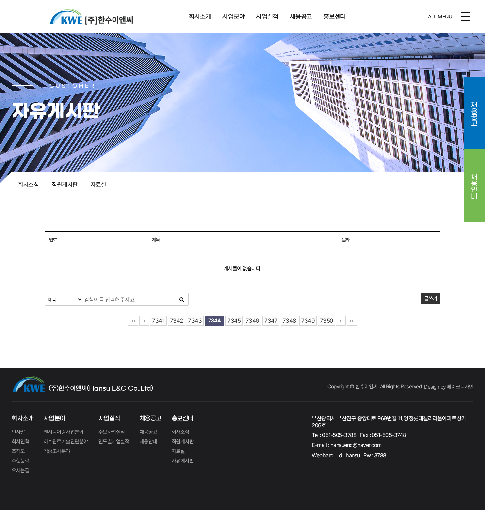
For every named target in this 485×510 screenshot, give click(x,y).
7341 (158, 320)
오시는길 (20, 470)
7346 (252, 320)
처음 (133, 321)
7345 (234, 320)
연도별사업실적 (114, 441)
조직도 (18, 451)
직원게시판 (65, 184)
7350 (326, 320)
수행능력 (20, 461)
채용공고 (301, 16)
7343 (195, 320)
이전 (144, 321)
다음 (341, 321)
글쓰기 (430, 298)
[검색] (181, 299)
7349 (308, 320)
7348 (289, 320)
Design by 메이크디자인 (448, 387)
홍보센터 (334, 16)
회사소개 (200, 16)
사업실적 (267, 16)
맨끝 (352, 321)
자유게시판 (183, 461)
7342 (176, 320)
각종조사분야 (57, 451)
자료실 (98, 184)
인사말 (18, 432)
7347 (270, 320)
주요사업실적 (111, 432)
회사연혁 (20, 441)
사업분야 (233, 16)
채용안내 (474, 182)
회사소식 (28, 184)
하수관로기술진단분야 (66, 441)
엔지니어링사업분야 (64, 432)
